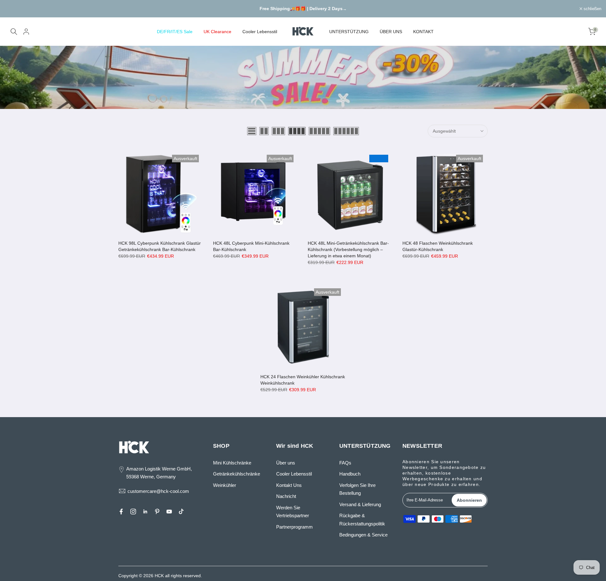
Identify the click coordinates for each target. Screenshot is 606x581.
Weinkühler (224, 485)
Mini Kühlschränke (232, 462)
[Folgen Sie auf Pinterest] (157, 511)
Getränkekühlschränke (236, 473)
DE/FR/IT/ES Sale (175, 31)
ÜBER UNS (391, 31)
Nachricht (286, 496)
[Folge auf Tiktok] (181, 511)
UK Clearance (217, 31)
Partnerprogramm (294, 527)
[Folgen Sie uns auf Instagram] (133, 511)
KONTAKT (423, 31)
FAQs (345, 462)
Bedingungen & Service (363, 534)
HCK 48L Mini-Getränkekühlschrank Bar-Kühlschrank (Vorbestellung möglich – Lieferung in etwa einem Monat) (348, 249)
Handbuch (349, 473)
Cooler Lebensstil (259, 31)
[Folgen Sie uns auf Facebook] (121, 511)
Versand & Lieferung (360, 504)
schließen (17, 9)
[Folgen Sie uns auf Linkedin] (145, 511)
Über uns (285, 462)
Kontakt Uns (289, 485)
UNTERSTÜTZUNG (349, 31)
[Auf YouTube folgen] (169, 511)
